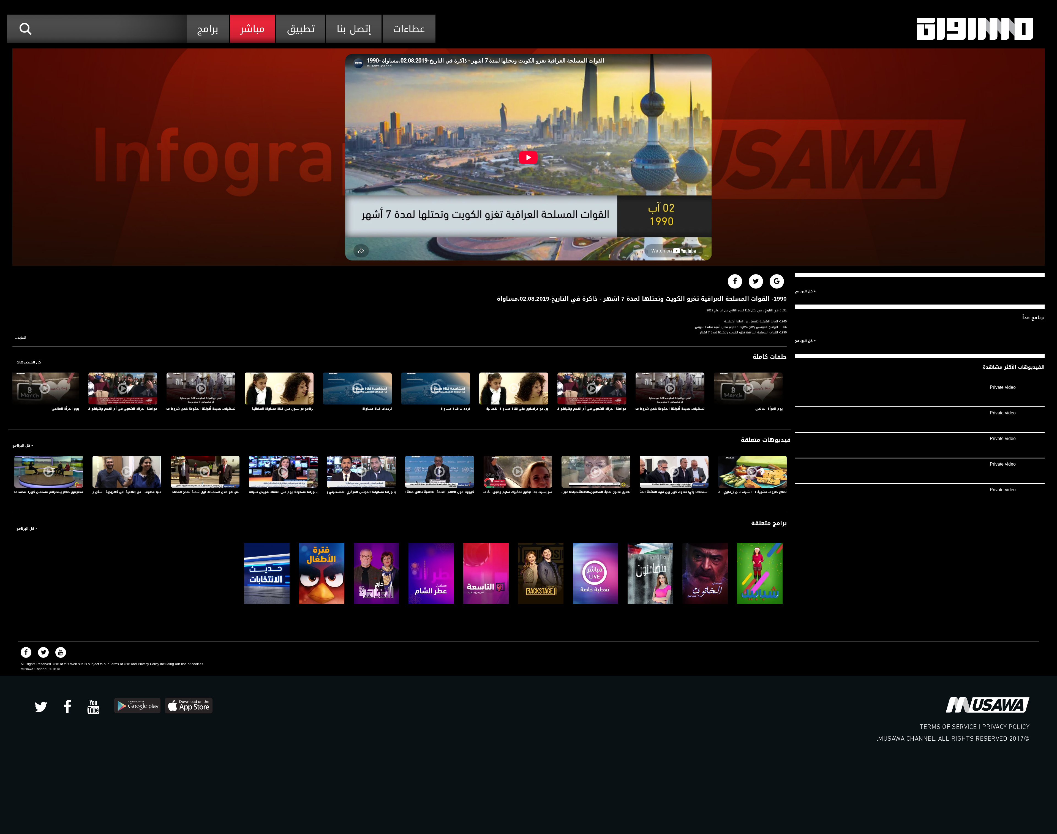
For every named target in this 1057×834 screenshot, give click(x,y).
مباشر (252, 29)
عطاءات (409, 29)
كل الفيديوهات (29, 362)
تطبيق (301, 29)
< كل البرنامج (22, 445)
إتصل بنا (354, 29)
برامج (207, 29)
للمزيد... (20, 337)
